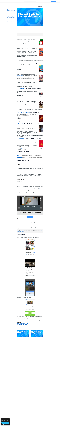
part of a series (23, 110)
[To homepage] (5, 1)
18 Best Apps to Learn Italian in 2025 (22, 324)
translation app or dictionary (20, 75)
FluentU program (41, 188)
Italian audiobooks (19, 187)
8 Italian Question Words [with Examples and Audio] (36, 339)
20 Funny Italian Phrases (21, 338)
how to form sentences (22, 41)
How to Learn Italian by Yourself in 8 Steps (22, 323)
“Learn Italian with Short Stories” (23, 99)
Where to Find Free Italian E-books (10, 22)
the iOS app (36, 192)
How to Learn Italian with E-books (10, 23)
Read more (6, 421)
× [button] (9, 418)
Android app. (39, 192)
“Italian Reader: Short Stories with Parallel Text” (26, 73)
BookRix (18, 155)
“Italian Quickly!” (20, 37)
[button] (5, 424)
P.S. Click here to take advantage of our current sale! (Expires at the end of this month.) (27, 194)
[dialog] (5, 421)
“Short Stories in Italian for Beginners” (24, 46)
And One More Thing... (9, 24)
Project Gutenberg (19, 157)
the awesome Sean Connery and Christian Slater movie (27, 148)
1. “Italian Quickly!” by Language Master (11, 5)
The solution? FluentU (40, 235)
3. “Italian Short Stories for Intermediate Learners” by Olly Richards (10, 9)
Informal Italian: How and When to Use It (22, 325)
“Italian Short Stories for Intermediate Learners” (26, 63)
